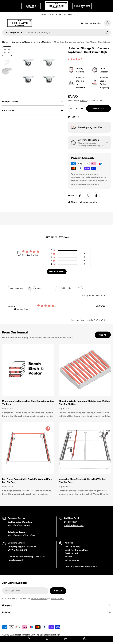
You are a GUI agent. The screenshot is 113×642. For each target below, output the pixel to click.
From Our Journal (15, 332)
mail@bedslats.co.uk (74, 525)
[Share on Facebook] (79, 195)
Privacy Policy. (57, 598)
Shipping (83, 100)
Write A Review (56, 271)
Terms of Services (39, 598)
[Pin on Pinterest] (96, 195)
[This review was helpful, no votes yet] (97, 320)
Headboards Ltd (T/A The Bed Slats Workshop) (37, 634)
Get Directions (72, 560)
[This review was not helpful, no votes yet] (102, 320)
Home (5, 42)
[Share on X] (88, 195)
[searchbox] (17, 288)
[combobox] (56, 32)
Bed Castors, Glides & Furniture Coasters (31, 42)
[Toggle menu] (4, 23)
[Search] (107, 32)
